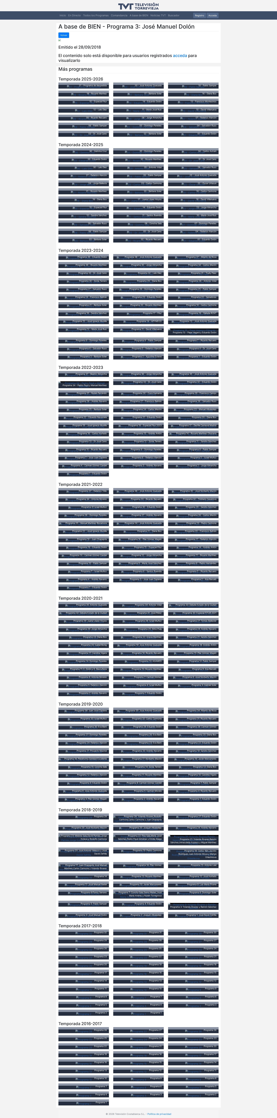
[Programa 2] (83, 1013)
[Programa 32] (83, 933)
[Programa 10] (138, 989)
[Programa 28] (138, 941)
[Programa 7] (138, 997)
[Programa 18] (193, 965)
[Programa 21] (193, 957)
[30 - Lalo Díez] (84, 168)
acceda (180, 55)
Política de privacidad (159, 1114)
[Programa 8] (83, 997)
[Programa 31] (138, 933)
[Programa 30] (193, 933)
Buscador (173, 15)
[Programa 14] (84, 877)
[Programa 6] (193, 997)
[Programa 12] (193, 981)
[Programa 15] (193, 973)
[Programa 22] (138, 957)
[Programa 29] (83, 817)
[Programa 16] (138, 973)
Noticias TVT (158, 15)
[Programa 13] (138, 981)
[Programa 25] (138, 949)
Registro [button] (199, 15)
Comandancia (119, 15)
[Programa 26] (83, 949)
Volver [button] (63, 35)
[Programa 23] (83, 957)
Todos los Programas (96, 15)
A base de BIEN (139, 15)
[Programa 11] (84, 989)
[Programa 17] (84, 973)
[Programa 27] (193, 941)
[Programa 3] (193, 1005)
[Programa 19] (138, 965)
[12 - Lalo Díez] (83, 110)
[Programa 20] (83, 965)
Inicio (63, 15)
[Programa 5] (83, 1005)
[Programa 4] (138, 1005)
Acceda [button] (212, 15)
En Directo (74, 15)
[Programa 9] (193, 989)
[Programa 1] (138, 1013)
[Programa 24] (193, 949)
